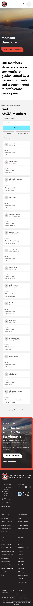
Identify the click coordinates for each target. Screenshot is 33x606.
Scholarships (21, 572)
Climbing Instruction (6, 522)
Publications (21, 561)
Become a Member (23, 522)
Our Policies (4, 593)
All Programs (4, 518)
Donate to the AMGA (7, 568)
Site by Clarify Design (7, 598)
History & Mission (6, 541)
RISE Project (21, 568)
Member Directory (6, 558)
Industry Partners (5, 561)
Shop (2, 575)
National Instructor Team (7, 551)
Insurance (20, 558)
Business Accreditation (7, 532)
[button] (23, 4)
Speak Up (20, 579)
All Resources (21, 541)
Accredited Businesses (7, 555)
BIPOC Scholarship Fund (24, 548)
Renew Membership (23, 528)
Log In (19, 518)
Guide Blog (21, 555)
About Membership (23, 525)
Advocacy (20, 544)
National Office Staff (6, 548)
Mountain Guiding (6, 525)
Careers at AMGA (6, 565)
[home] (4, 4)
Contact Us (4, 572)
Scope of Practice (22, 575)
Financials (20, 565)
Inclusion (20, 551)
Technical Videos (22, 582)
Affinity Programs (6, 528)
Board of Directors (6, 544)
